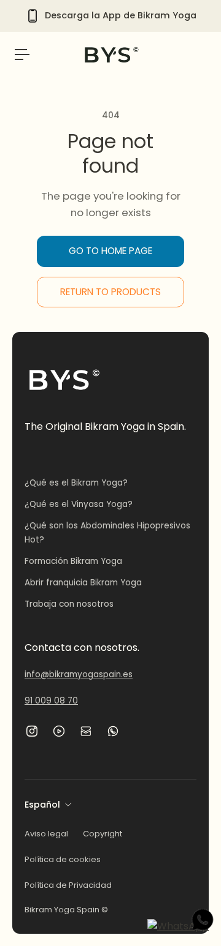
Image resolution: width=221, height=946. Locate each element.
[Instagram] (31, 731)
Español (42, 804)
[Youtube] (58, 731)
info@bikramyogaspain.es (79, 674)
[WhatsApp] (112, 731)
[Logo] (110, 54)
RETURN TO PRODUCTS (110, 291)
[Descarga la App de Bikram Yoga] (110, 16)
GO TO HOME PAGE (110, 250)
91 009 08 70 (51, 701)
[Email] (85, 731)
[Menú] (22, 54)
